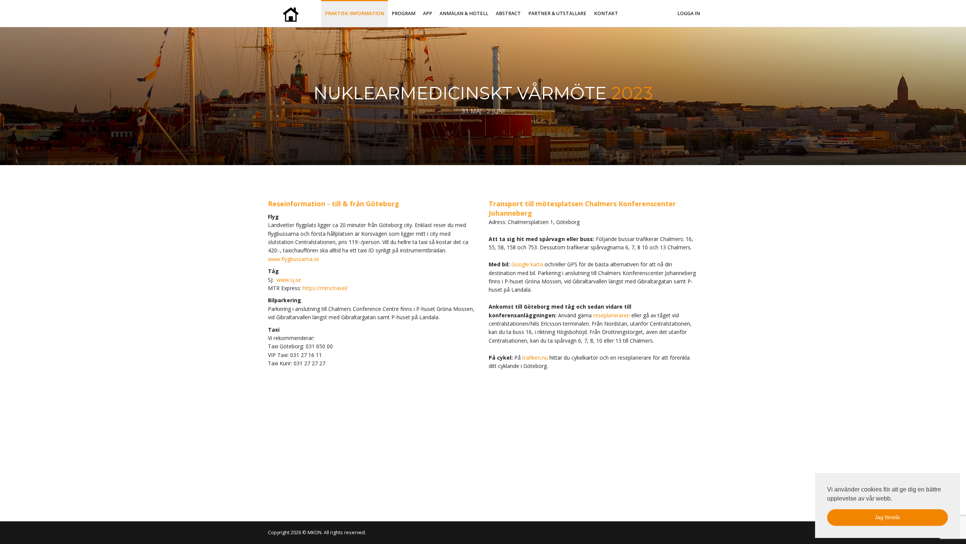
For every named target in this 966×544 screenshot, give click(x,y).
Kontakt (606, 13)
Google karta (527, 264)
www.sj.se (289, 279)
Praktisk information (354, 13)
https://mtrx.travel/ (325, 288)
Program (403, 13)
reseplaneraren (611, 315)
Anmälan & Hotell (464, 13)
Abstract (508, 13)
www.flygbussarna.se (293, 259)
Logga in (688, 13)
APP (427, 13)
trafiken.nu (535, 357)
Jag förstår (887, 517)
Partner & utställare (557, 13)
